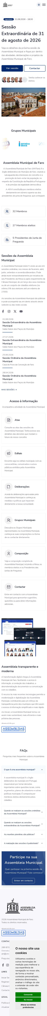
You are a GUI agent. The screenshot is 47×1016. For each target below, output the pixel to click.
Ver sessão (12, 68)
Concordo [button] (28, 995)
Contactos (6, 990)
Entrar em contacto (23, 880)
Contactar (34, 68)
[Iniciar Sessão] (39, 4)
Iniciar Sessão (7, 977)
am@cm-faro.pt (8, 953)
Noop (20, 925)
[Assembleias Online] (23, 729)
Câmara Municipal (9, 986)
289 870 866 (8, 947)
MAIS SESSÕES (8, 390)
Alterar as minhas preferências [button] (28, 1006)
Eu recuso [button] (28, 1000)
